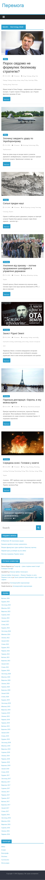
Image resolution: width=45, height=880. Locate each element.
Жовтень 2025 (5, 608)
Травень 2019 (5, 723)
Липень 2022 (5, 637)
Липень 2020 (5, 683)
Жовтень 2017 (5, 782)
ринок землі (25, 341)
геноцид (25, 337)
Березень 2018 (5, 765)
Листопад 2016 (6, 818)
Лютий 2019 (5, 733)
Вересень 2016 (5, 824)
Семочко (31, 471)
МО (37, 145)
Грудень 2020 (5, 670)
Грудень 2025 (5, 601)
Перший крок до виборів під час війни (13, 551)
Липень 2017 (5, 791)
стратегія (30, 80)
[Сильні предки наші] (22, 174)
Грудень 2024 (5, 628)
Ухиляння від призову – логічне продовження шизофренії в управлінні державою (19, 268)
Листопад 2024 (6, 631)
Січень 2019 (5, 736)
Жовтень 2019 (5, 706)
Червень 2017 (5, 795)
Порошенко (17, 471)
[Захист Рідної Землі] (22, 304)
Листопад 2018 (6, 742)
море (18, 80)
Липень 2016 (5, 831)
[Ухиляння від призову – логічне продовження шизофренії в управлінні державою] (22, 236)
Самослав (37, 207)
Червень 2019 (5, 719)
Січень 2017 (5, 811)
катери (14, 80)
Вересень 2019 (5, 710)
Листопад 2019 (6, 703)
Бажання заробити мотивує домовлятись (14, 544)
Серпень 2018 (5, 752)
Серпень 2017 (5, 788)
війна (33, 76)
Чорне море (15, 84)
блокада (29, 76)
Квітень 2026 (5, 598)
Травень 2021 (5, 654)
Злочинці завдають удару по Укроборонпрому (18, 139)
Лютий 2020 (5, 693)
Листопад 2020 (6, 674)
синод (35, 471)
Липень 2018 (5, 755)
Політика (6, 262)
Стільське (5, 211)
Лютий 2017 (5, 808)
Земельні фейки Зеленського (19, 572)
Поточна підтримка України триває (12, 554)
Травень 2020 (5, 687)
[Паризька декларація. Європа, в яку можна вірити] (22, 370)
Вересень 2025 (5, 611)
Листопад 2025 (6, 605)
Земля (29, 337)
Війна (5, 59)
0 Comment (16, 76)
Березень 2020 (5, 690)
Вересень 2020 (5, 680)
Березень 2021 (5, 660)
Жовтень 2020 (5, 677)
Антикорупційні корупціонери (20, 583)
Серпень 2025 (5, 615)
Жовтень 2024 (5, 634)
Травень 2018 (5, 762)
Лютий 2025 (5, 621)
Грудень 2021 (5, 647)
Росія (25, 80)
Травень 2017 (5, 798)
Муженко (36, 466)
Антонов (25, 145)
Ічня (27, 466)
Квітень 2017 (5, 801)
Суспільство (5, 860)
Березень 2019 (5, 729)
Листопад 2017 (6, 778)
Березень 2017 (5, 805)
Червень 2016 (5, 834)
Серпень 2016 (5, 828)
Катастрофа (4, 853)
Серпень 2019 (5, 713)
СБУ (26, 471)
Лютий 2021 (5, 664)
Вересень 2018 (5, 749)
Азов (24, 76)
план (22, 80)
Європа (25, 406)
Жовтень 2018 (5, 746)
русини (32, 207)
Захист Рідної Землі (13, 333)
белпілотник (32, 145)
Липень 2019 (5, 716)
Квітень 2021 (5, 657)
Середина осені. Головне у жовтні (21, 463)
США (35, 80)
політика (5, 471)
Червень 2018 (5, 759)
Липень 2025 (5, 618)
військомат (29, 275)
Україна (5, 84)
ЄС (23, 466)
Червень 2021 (5, 651)
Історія (6, 200)
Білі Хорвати (26, 207)
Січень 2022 (5, 644)
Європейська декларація (34, 406)
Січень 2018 (5, 772)
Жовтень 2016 (5, 821)
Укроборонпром (7, 149)
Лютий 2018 (5, 769)
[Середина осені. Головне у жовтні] (22, 433)
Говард (9, 80)
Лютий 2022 (5, 641)
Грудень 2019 (5, 700)
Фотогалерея (5, 863)
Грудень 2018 (5, 739)
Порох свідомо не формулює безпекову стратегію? (19, 67)
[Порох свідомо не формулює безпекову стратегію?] (22, 33)
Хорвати (11, 211)
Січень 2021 (5, 667)
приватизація (17, 341)
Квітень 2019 (5, 726)
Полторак (10, 471)
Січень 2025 (5, 624)
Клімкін (31, 466)
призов (35, 275)
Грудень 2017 (5, 775)
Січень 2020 (5, 696)
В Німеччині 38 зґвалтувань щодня (12, 541)
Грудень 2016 (5, 814)
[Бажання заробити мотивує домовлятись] (22, 499)
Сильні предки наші (13, 203)
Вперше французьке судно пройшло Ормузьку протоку (18, 547)
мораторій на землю (8, 341)
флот (9, 84)
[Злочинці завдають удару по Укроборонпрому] (22, 109)
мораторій (35, 337)
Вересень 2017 (5, 785)
